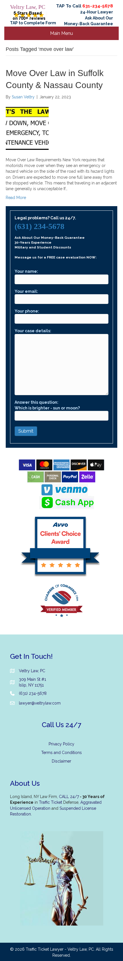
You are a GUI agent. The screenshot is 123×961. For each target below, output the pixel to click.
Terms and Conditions (61, 752)
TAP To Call (84, 6)
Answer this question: (47, 405)
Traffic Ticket (50, 802)
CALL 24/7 (69, 796)
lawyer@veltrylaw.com (40, 703)
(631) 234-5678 (39, 226)
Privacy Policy (61, 744)
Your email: (26, 291)
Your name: (26, 271)
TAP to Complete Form (33, 23)
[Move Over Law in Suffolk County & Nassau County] (27, 128)
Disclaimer (61, 761)
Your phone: (27, 311)
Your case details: (33, 331)
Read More (16, 197)
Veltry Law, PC (27, 7)
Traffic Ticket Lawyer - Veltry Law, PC (60, 949)
